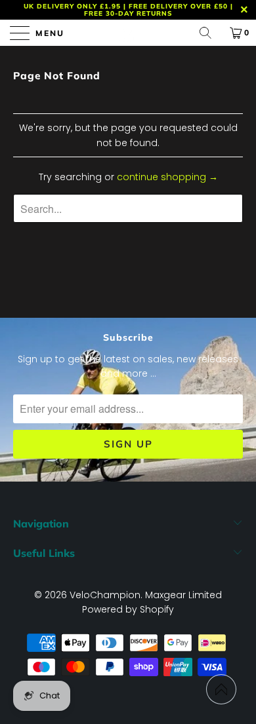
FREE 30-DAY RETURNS (128, 13)
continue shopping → (167, 176)
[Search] (210, 33)
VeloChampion (105, 594)
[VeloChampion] (128, 33)
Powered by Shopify (128, 609)
